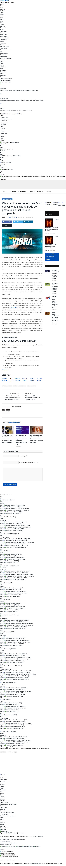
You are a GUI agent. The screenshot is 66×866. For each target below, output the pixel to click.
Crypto (1, 63)
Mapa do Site (3, 807)
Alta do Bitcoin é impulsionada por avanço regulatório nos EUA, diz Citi (55, 317)
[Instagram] (3, 846)
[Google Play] (3, 831)
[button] (7, 853)
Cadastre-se (3, 179)
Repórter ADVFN (12, 217)
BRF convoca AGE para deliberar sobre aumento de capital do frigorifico (32, 397)
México (2, 136)
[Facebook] (19, 846)
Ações (31, 191)
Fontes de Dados (4, 814)
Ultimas (23, 386)
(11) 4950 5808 (4, 117)
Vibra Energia (31, 386)
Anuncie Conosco (4, 811)
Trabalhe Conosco (4, 802)
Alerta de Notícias (4, 38)
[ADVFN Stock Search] (0, 2)
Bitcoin (9, 162)
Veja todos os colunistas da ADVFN (51, 256)
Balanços (2, 26)
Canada (3, 129)
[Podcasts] (37, 846)
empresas (16, 386)
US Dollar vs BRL (16, 155)
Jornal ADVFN (3, 34)
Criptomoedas (22, 191)
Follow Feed (3, 43)
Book (1, 6)
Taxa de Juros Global (5, 80)
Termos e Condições (38, 836)
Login (15, 752)
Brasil (2, 126)
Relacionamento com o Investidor (8, 804)
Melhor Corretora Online (6, 58)
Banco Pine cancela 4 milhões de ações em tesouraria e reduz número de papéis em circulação (36, 438)
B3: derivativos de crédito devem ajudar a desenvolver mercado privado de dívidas (12, 397)
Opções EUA (3, 70)
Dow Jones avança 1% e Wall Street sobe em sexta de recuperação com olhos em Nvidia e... (8, 438)
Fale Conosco (3, 120)
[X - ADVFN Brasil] (11, 846)
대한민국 (3, 140)
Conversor (2, 826)
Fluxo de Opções (4, 55)
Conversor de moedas (5, 49)
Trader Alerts (3, 48)
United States (4, 123)
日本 (2, 138)
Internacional (12, 191)
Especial (49, 191)
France (2, 131)
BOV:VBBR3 (13, 308)
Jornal (1, 821)
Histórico (2, 29)
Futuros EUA (3, 66)
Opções (2, 24)
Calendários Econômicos (6, 78)
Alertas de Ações (4, 46)
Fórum (1, 7)
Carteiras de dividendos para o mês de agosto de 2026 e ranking (55, 287)
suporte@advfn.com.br (6, 119)
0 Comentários (29, 217)
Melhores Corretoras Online (7, 812)
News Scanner (3, 36)
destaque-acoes (7, 386)
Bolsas (1, 73)
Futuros (2, 65)
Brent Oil (10, 169)
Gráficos (2, 22)
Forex (1, 61)
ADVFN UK (3, 124)
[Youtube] (31, 846)
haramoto (47, 233)
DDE (1, 51)
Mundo (2, 12)
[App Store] (3, 829)
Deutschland (4, 133)
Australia (3, 128)
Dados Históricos (4, 53)
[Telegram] (25, 846)
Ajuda (1, 805)
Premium (14, 114)
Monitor (2, 4)
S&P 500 (10, 149)
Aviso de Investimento (5, 844)
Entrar (1, 114)
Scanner (2, 14)
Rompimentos (3, 56)
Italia (2, 135)
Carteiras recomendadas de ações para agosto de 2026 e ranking (55, 274)
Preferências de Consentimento (8, 816)
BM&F (1, 68)
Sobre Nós (2, 800)
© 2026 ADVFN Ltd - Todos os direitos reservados (12, 839)
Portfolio (2, 11)
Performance (3, 31)
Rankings (2, 9)
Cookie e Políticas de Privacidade (8, 843)
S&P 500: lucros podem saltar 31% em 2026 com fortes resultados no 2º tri (55, 302)
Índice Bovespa (15, 142)
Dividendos (3, 28)
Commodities (3, 71)
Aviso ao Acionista (7, 199)
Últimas (5, 191)
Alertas (2, 44)
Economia (40, 191)
